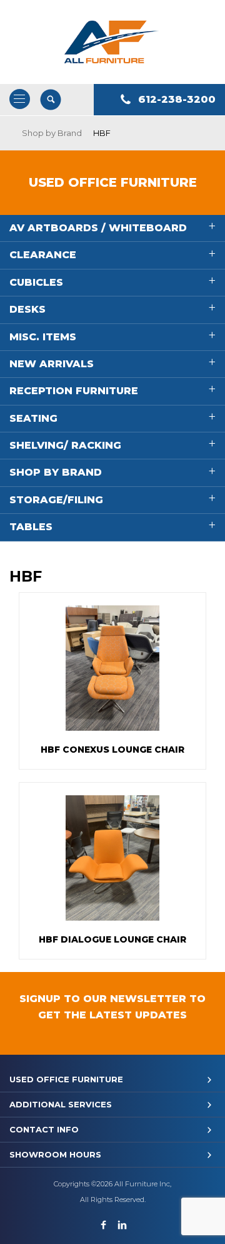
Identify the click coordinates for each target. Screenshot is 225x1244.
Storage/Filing (56, 500)
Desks (27, 309)
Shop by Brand (52, 133)
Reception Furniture (73, 391)
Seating (33, 418)
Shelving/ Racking (65, 445)
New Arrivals (51, 364)
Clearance (42, 255)
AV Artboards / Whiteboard (98, 228)
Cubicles (36, 282)
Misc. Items (42, 337)
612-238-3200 (177, 99)
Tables (30, 527)
